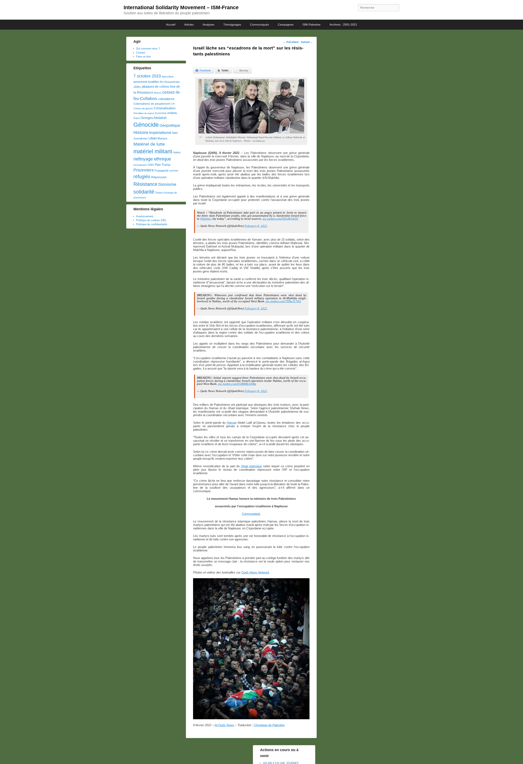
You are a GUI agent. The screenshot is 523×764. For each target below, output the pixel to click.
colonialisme (166, 99)
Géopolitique (170, 125)
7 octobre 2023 (147, 76)
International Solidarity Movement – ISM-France (181, 7)
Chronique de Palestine (269, 725)
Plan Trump (162, 164)
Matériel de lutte (149, 144)
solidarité (143, 192)
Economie (161, 113)
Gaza (136, 118)
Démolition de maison (143, 113)
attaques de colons (155, 86)
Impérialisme (160, 132)
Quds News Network (255, 572)
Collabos (148, 98)
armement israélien (146, 81)
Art (161, 81)
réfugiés (141, 176)
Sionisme (167, 184)
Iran (175, 132)
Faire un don (143, 56)
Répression (159, 177)
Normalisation (140, 165)
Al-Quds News (224, 725)
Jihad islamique (251, 466)
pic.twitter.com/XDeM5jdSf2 (280, 218)
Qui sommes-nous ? (148, 48)
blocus (157, 92)
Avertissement (144, 216)
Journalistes (140, 138)
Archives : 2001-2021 (343, 24)
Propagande (161, 170)
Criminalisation (164, 108)
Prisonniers (143, 170)
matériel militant (152, 151)
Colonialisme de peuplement (151, 103)
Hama (231, 422)
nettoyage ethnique (152, 158)
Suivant (307, 42)
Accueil (170, 24)
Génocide (146, 124)
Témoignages (232, 24)
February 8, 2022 (256, 225)
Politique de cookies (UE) (151, 220)
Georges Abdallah (154, 118)
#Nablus (205, 218)
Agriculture (168, 76)
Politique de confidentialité (151, 224)
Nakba (176, 152)
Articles (189, 24)
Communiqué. (251, 513)
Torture (159, 192)
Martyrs (162, 138)
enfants (172, 113)
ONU (151, 164)
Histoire (140, 132)
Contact (140, 52)
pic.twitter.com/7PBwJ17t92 (283, 301)
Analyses (208, 24)
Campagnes (286, 24)
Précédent (290, 42)
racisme (173, 170)
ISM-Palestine (312, 24)
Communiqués (259, 24)
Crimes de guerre (143, 108)
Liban (153, 138)
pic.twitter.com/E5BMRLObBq (237, 383)
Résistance (145, 184)
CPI (173, 104)
